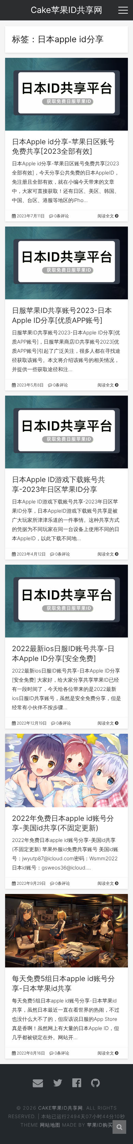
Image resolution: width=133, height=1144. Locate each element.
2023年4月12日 (31, 554)
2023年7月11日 (30, 215)
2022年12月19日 (31, 723)
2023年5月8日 (30, 384)
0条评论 (61, 215)
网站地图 (50, 1125)
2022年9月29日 (31, 883)
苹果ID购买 (100, 1125)
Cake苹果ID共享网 (60, 1108)
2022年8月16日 (30, 1053)
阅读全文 (106, 215)
